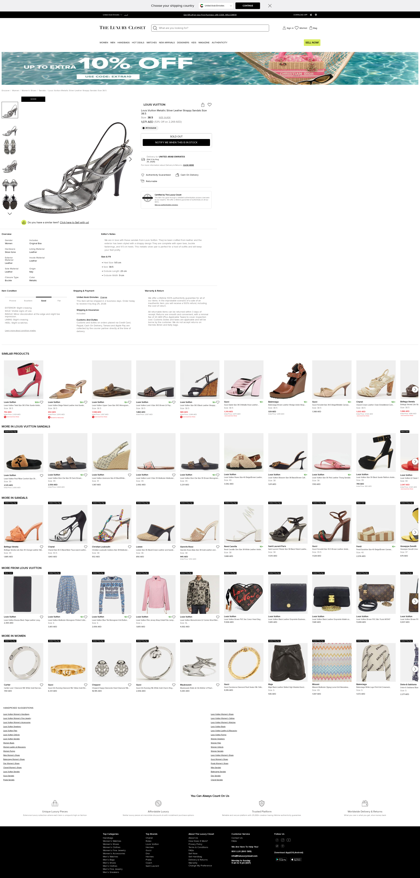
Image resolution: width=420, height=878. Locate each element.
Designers (183, 42)
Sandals (42, 91)
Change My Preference (200, 867)
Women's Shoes (29, 91)
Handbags (123, 42)
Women (104, 42)
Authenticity (219, 42)
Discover (6, 91)
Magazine (204, 42)
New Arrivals (167, 42)
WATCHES (152, 42)
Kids (193, 42)
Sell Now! (312, 42)
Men (112, 42)
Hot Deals (138, 42)
